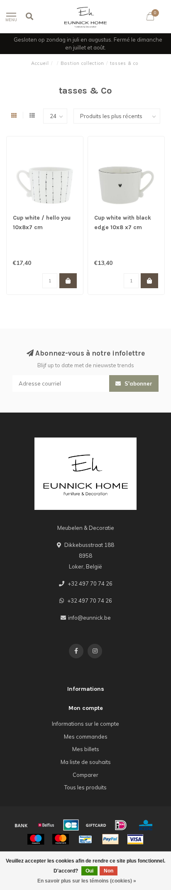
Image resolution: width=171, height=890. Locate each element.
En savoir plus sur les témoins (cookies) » (86, 881)
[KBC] (145, 825)
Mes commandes (85, 736)
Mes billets (85, 749)
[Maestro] (35, 839)
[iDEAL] (120, 825)
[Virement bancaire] (21, 825)
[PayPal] (110, 839)
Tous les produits (85, 787)
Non (108, 871)
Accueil (40, 63)
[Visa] (135, 839)
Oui (89, 871)
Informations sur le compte (85, 723)
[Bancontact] (85, 839)
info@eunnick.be (89, 617)
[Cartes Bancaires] (71, 825)
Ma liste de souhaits (86, 762)
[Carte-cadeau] (96, 825)
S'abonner (137, 383)
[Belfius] (46, 825)
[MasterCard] (60, 839)
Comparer (85, 774)
